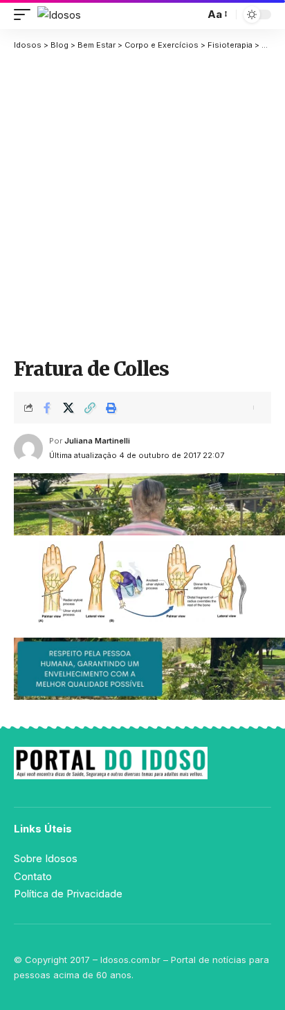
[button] (25, 15)
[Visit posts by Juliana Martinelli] (28, 448)
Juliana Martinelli (97, 441)
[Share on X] (68, 408)
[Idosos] (59, 15)
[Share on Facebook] (47, 408)
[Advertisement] (142, 203)
